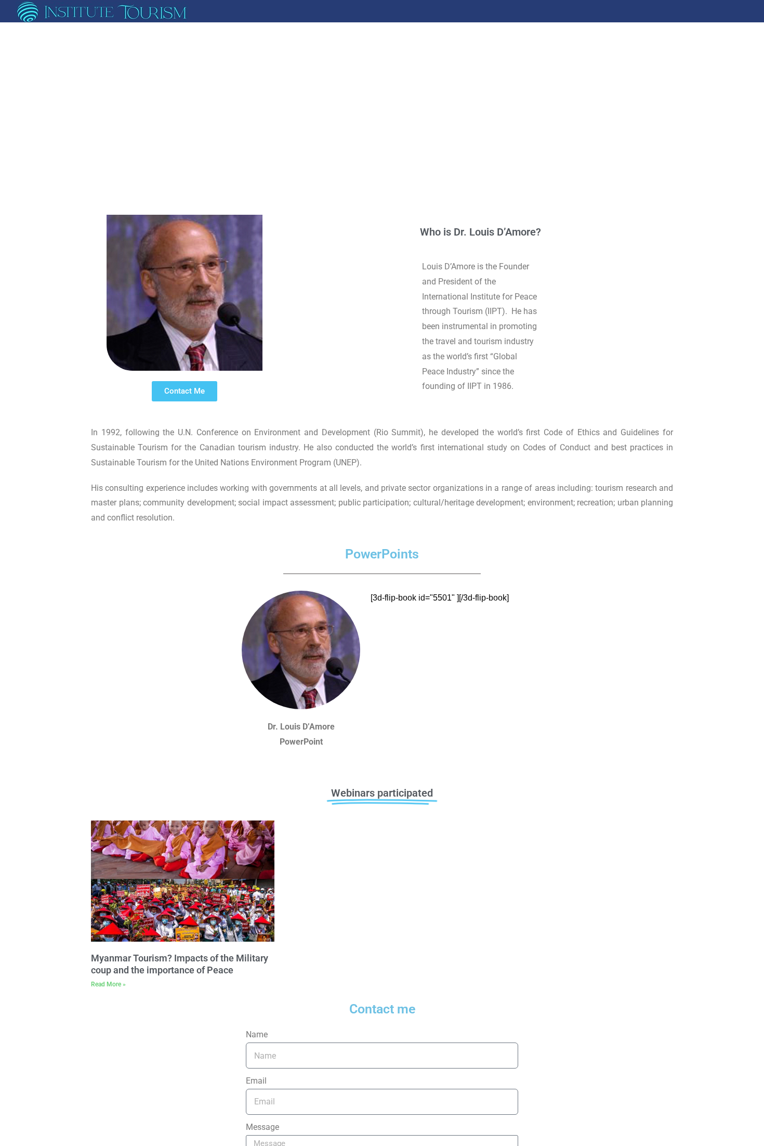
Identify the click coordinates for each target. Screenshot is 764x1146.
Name (257, 1034)
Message (262, 1127)
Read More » (108, 984)
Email (256, 1081)
